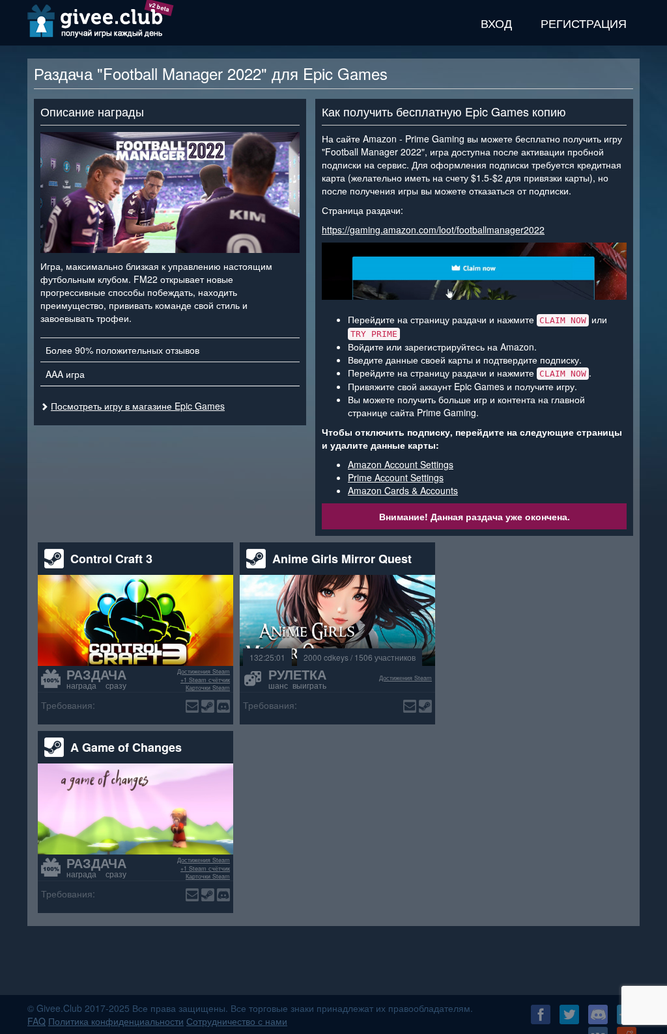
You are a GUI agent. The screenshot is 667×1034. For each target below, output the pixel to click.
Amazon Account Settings (400, 464)
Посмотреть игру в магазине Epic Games (138, 405)
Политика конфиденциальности (116, 1020)
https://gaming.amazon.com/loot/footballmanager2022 (433, 229)
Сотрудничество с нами (236, 1020)
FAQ (36, 1020)
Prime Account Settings (396, 477)
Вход (496, 22)
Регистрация (584, 22)
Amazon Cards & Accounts (403, 490)
